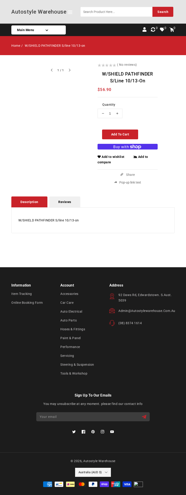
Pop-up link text (130, 182)
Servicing (67, 356)
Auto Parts (68, 320)
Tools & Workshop (73, 373)
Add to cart (120, 134)
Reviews (64, 202)
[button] (70, 13)
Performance (70, 347)
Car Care (66, 302)
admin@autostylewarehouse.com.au (146, 311)
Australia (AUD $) (90, 472)
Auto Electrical (71, 311)
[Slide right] (69, 71)
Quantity (108, 104)
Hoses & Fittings (72, 329)
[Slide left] (51, 71)
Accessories (69, 294)
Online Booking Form (27, 302)
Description (29, 202)
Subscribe (145, 416)
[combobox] (126, 12)
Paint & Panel (70, 338)
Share (130, 174)
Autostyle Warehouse (99, 461)
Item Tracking (21, 294)
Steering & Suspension (77, 364)
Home (15, 45)
